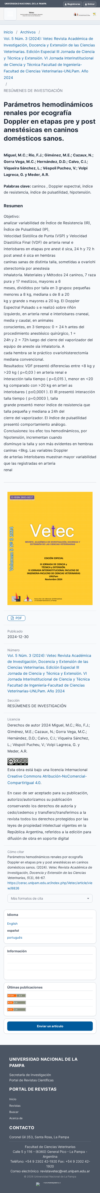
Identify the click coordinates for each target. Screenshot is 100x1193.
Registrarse (73, 4)
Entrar (91, 4)
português (14, 937)
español (13, 930)
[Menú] (10, 13)
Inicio (8, 32)
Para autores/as (18, 967)
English (12, 923)
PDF (18, 618)
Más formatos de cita (27, 898)
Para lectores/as (19, 960)
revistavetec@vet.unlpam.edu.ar (65, 1171)
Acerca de (16, 1118)
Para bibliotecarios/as (22, 974)
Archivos (28, 32)
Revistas (14, 1105)
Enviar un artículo (50, 1026)
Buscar (13, 1112)
